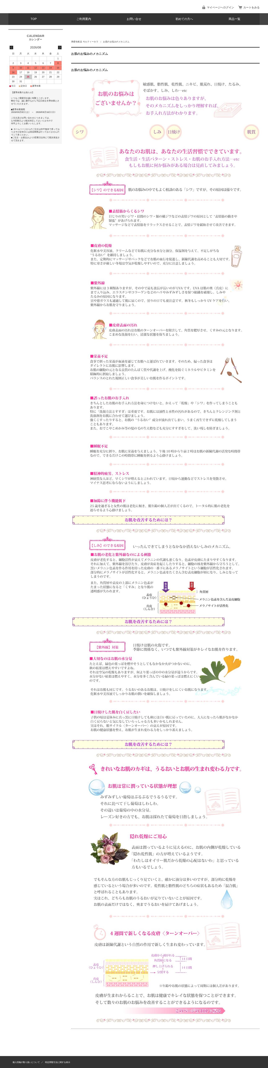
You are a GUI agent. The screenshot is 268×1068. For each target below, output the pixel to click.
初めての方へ (184, 19)
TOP (34, 19)
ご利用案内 (83, 19)
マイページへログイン (220, 7)
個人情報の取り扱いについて (26, 1062)
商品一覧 (234, 19)
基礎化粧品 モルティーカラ (84, 41)
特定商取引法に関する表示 (57, 1062)
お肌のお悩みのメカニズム (89, 70)
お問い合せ (134, 19)
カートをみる (251, 7)
